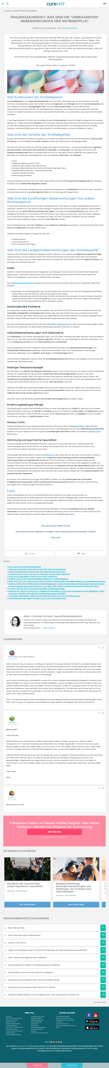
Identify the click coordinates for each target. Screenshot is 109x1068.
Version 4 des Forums (17, 943)
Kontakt (33, 1031)
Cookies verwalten (37, 1029)
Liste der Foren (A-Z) (62, 1023)
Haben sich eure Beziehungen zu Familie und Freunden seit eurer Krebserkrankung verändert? (47, 950)
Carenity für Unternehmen (39, 1033)
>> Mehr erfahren (48, 628)
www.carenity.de (22, 1046)
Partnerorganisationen (13, 1023)
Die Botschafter (11, 1022)
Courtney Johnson (69, 28)
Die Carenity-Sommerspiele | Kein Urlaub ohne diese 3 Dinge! (33, 980)
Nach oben (101, 1002)
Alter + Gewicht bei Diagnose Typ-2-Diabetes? (27, 957)
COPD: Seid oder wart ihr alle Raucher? (24, 935)
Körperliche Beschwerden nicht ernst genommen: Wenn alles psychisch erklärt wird (43, 995)
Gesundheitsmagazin (63, 1016)
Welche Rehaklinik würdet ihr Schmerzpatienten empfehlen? (34, 965)
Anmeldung (72, 1065)
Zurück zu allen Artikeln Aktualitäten (21, 11)
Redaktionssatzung (37, 1020)
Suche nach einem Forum (64, 1018)
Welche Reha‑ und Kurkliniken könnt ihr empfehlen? (30, 972)
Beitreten (54, 832)
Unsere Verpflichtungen (13, 1034)
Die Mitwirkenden (11, 1025)
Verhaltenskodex (36, 1022)
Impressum (34, 1023)
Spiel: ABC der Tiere (16, 928)
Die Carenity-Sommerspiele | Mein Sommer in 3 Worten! (31, 987)
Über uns (9, 1016)
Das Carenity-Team (12, 1020)
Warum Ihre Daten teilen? (14, 1018)
